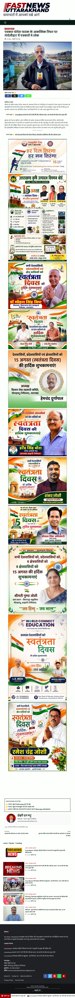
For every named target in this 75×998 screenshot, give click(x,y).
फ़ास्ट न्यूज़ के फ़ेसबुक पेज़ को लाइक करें (21, 806)
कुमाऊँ (12, 29)
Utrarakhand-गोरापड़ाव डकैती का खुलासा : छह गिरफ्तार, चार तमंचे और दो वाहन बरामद (47, 882)
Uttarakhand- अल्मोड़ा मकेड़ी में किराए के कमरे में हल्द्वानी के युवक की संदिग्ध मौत (45, 851)
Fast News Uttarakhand (39, 986)
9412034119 (46, 809)
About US (7, 976)
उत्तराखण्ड (7, 29)
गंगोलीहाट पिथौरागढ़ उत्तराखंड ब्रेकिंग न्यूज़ (18, 827)
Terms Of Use (19, 980)
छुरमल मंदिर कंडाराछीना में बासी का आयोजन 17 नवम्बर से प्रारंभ (54, 833)
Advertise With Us (26, 976)
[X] (15, 95)
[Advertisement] (37, 785)
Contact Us (15, 976)
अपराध (26, 848)
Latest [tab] (5, 843)
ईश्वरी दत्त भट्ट (16, 39)
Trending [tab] (18, 843)
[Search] (70, 19)
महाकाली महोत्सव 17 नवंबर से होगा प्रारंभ (16, 832)
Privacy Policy (8, 980)
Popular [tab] (11, 843)
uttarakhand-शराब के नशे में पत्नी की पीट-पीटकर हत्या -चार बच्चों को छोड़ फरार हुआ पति (46, 867)
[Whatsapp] (28, 95)
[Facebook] (8, 95)
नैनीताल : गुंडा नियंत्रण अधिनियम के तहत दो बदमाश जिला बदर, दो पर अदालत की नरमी (45, 911)
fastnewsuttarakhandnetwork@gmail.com (21, 970)
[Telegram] (21, 95)
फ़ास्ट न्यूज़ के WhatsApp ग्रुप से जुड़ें (19, 804)
